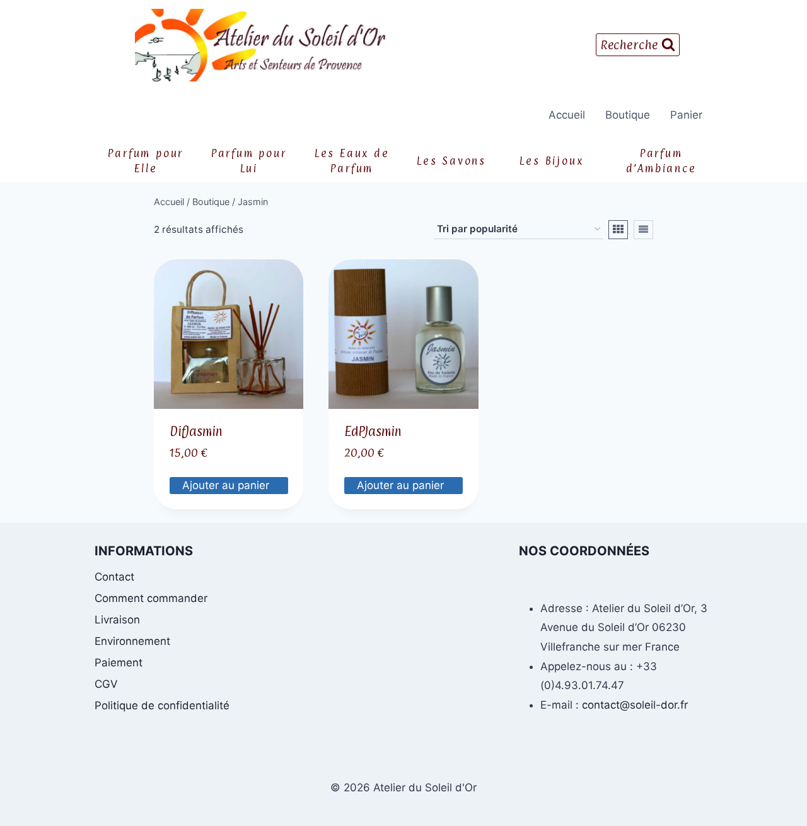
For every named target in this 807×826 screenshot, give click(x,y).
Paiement (118, 662)
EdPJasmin (373, 431)
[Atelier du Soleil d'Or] (260, 45)
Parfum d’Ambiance (661, 161)
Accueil (567, 115)
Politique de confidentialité (162, 705)
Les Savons (451, 161)
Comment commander (151, 598)
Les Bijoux (551, 161)
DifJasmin (196, 431)
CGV (106, 684)
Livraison (117, 619)
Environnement (132, 641)
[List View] (643, 229)
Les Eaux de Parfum (352, 161)
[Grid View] (618, 229)
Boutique (627, 115)
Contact (114, 576)
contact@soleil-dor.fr (635, 705)
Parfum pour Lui (249, 161)
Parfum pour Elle (145, 161)
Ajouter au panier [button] (227, 485)
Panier (686, 115)
